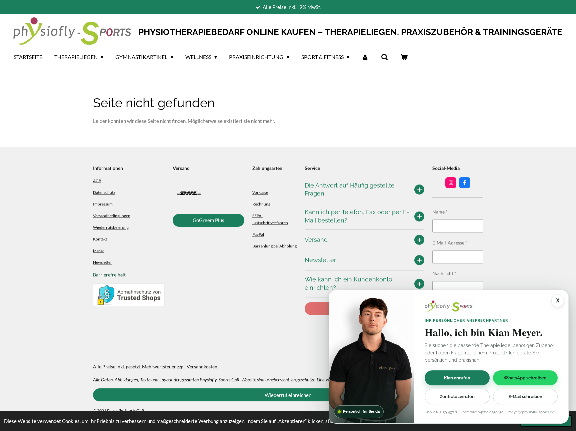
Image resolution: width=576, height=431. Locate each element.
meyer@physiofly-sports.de (531, 412)
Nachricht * (444, 273)
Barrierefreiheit (109, 274)
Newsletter (102, 262)
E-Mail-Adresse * (449, 242)
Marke (98, 250)
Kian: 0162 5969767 (441, 412)
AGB (97, 180)
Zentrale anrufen (457, 396)
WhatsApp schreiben (525, 377)
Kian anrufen (457, 377)
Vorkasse (260, 192)
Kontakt (100, 238)
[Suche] (384, 57)
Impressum (103, 204)
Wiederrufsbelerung (111, 227)
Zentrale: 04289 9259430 (483, 412)
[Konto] (365, 57)
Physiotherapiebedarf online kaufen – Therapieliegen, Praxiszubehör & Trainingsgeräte (350, 32)
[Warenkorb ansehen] (404, 57)
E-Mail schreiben (525, 396)
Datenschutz (104, 192)
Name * (440, 212)
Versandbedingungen (111, 215)
